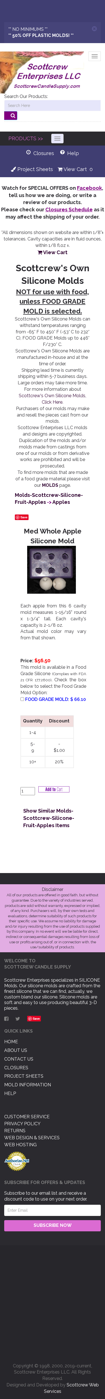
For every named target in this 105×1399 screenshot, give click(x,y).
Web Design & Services (32, 1137)
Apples (61, 502)
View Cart (74, 169)
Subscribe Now (53, 1225)
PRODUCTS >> (25, 138)
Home (11, 1041)
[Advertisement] (52, 1302)
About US (15, 1050)
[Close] (94, 29)
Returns (14, 1130)
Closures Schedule (69, 209)
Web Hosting (20, 1144)
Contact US (18, 1059)
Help (10, 1093)
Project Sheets (34, 169)
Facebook (89, 188)
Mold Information (27, 1084)
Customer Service (27, 1116)
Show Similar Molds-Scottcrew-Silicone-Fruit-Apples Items (48, 818)
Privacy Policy (22, 1123)
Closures (16, 1067)
